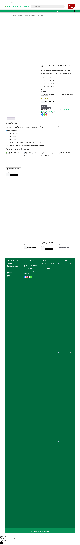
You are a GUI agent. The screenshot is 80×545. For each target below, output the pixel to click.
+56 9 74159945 (12, 277)
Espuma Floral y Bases (67, 0)
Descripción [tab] (11, 118)
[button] (40, 534)
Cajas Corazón (20, 15)
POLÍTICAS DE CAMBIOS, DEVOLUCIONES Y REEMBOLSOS (47, 269)
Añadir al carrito (49, 101)
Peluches (49, 0)
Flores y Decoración (9, 2)
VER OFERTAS (71, 5)
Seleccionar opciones (64, 247)
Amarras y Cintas (41, 0)
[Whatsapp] (44, 114)
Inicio (7, 15)
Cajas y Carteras (56, 0)
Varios (33, 0)
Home (7, 0)
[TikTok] (29, 277)
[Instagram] (46, 114)
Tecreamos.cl (46, 531)
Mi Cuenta (71, 7)
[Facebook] (42, 114)
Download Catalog (46, 108)
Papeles (26, 0)
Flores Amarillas (20, 0)
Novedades (13, 0)
